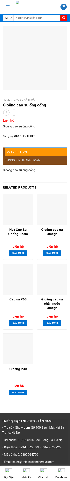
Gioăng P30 (18, 369)
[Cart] (63, 7)
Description (17, 152)
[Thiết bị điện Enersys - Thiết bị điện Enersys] (36, 7)
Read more (18, 253)
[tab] (36, 151)
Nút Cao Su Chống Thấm (18, 232)
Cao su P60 (18, 299)
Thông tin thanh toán (22, 160)
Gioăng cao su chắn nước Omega (52, 303)
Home (6, 99)
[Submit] (63, 18)
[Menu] (7, 6)
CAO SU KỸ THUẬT (25, 99)
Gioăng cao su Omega (52, 232)
